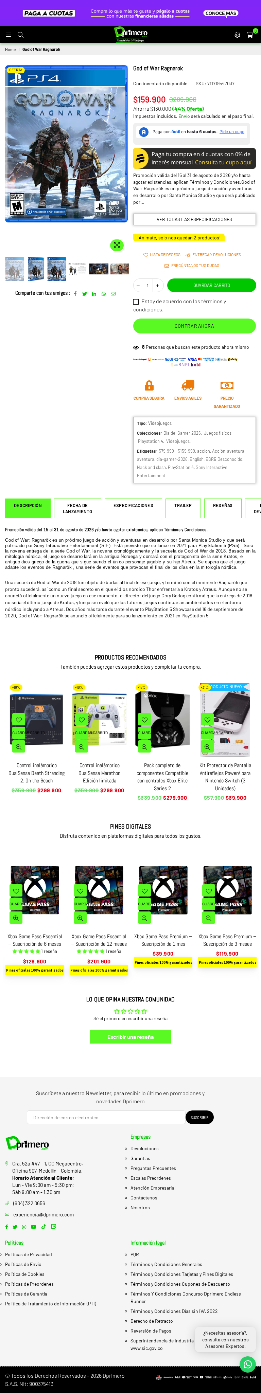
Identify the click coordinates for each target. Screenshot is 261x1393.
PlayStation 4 (181, 467)
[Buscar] (20, 34)
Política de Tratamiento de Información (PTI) (50, 1303)
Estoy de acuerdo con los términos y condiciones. (179, 305)
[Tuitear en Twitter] (84, 293)
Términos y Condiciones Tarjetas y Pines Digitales (181, 1274)
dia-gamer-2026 (172, 459)
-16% (16, 687)
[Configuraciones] (237, 34)
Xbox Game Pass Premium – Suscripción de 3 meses (227, 940)
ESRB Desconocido (224, 459)
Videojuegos (178, 441)
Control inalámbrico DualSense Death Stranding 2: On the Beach (36, 773)
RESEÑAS (223, 505)
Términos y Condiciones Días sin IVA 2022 (174, 1311)
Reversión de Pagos (150, 1331)
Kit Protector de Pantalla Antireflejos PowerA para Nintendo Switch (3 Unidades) (225, 777)
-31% (205, 687)
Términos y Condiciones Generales (166, 1264)
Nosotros (140, 1207)
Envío (184, 116)
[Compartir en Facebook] (75, 293)
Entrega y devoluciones (216, 254)
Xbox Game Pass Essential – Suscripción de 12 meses (99, 940)
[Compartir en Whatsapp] (103, 293)
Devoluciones (144, 1148)
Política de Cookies (25, 1274)
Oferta (15, 70)
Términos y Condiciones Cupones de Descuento (180, 1284)
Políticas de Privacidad (28, 1254)
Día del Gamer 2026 (182, 433)
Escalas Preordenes (150, 1178)
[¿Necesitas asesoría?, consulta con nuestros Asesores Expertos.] (248, 1364)
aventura (145, 459)
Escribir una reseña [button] (130, 1036)
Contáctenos (143, 1197)
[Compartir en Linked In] (94, 293)
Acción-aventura (228, 451)
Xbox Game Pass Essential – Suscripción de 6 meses (34, 940)
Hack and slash (151, 467)
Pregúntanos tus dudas (195, 265)
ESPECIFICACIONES (133, 505)
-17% (141, 687)
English (197, 459)
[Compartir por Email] (113, 293)
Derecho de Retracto (151, 1321)
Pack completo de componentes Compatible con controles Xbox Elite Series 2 (162, 777)
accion (203, 451)
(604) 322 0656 (29, 1203)
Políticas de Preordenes (29, 1284)
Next (122, 160)
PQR (134, 1254)
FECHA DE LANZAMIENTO (77, 508)
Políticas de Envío (23, 1264)
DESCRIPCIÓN (28, 505)
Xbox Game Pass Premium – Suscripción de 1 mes (163, 940)
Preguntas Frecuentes (153, 1168)
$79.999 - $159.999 (177, 451)
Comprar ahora (194, 326)
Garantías (140, 1158)
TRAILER (183, 505)
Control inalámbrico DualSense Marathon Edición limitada (99, 773)
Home (10, 49)
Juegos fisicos (217, 433)
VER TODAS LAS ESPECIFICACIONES (194, 219)
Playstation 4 (150, 441)
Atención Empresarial (152, 1188)
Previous (11, 160)
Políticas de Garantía (26, 1294)
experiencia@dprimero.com (43, 1214)
